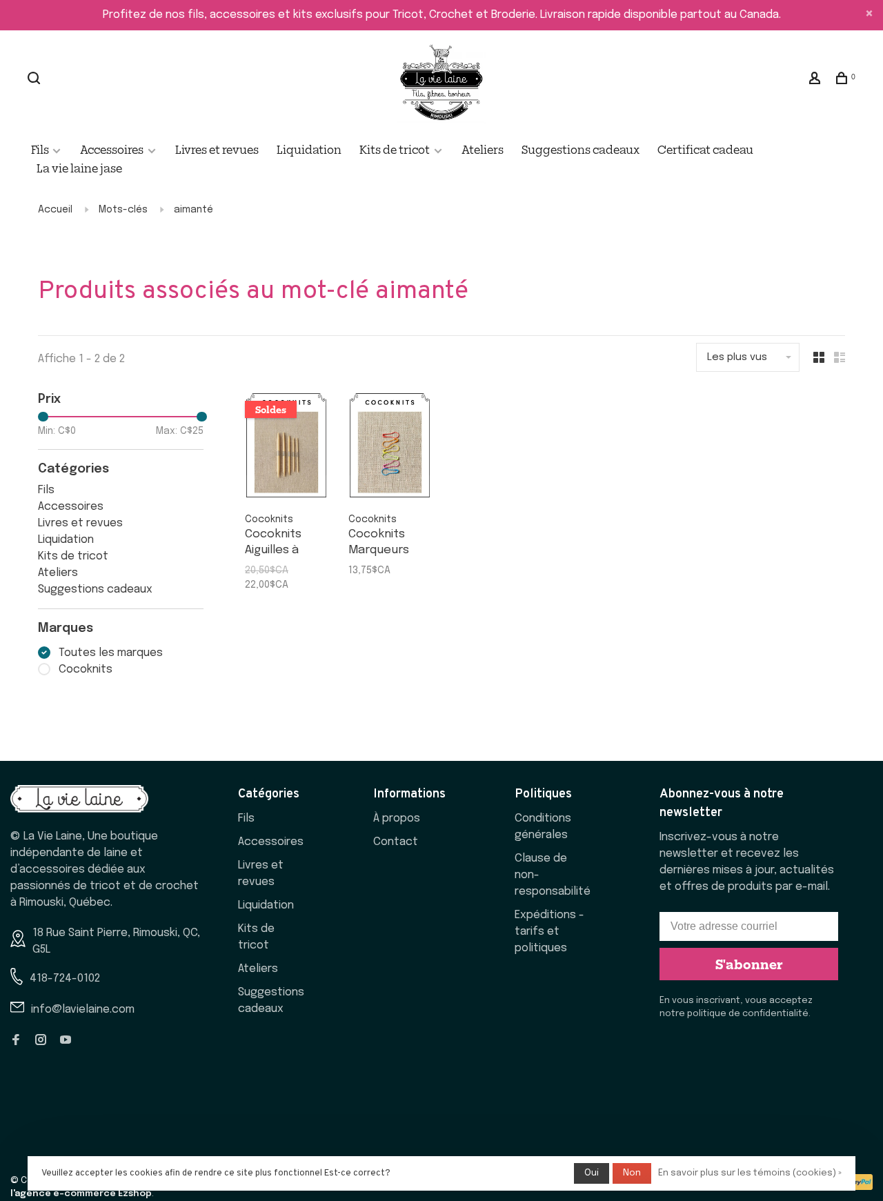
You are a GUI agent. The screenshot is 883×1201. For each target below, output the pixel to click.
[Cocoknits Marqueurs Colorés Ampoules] (389, 448)
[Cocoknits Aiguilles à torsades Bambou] (286, 448)
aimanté (193, 210)
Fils (41, 149)
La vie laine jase (79, 167)
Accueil (55, 210)
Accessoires (111, 149)
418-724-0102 (65, 978)
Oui (591, 1173)
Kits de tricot (394, 149)
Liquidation (309, 149)
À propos (396, 818)
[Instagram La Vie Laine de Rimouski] (40, 1041)
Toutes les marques (111, 653)
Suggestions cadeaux (580, 149)
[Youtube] (65, 1041)
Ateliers (483, 149)
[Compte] (816, 79)
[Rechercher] (35, 79)
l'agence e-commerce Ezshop (81, 1193)
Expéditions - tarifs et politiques (549, 931)
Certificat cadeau (705, 149)
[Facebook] (15, 1041)
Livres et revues (217, 149)
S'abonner (749, 963)
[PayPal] (860, 1187)
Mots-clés (123, 210)
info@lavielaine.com (83, 1009)
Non (632, 1173)
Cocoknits (85, 669)
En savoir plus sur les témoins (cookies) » (750, 1173)
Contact (395, 842)
